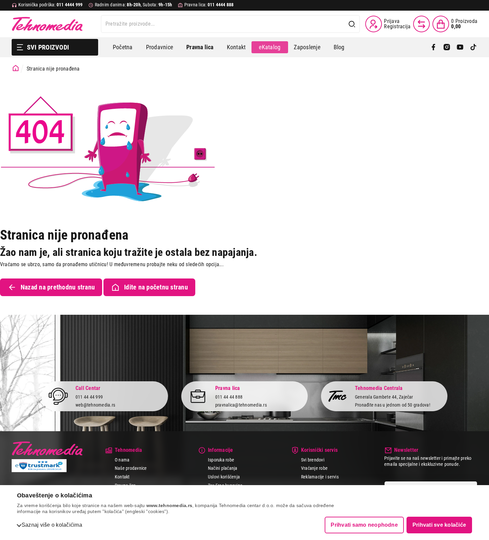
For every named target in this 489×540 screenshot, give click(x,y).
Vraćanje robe (314, 468)
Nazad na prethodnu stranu (58, 287)
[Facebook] (433, 47)
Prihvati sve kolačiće (439, 525)
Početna (123, 47)
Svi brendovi (312, 459)
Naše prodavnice (131, 468)
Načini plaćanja (223, 468)
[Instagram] (447, 47)
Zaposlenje (307, 47)
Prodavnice (159, 47)
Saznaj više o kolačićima (52, 525)
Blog (339, 47)
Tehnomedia (47, 24)
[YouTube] (460, 47)
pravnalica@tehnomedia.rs (241, 405)
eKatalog (269, 47)
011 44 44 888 (229, 397)
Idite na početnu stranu (156, 287)
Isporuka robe (221, 459)
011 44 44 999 (89, 397)
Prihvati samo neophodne (364, 525)
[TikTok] (473, 47)
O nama (122, 459)
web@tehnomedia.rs (95, 405)
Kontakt (236, 47)
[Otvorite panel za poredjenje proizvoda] (421, 24)
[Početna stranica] (16, 68)
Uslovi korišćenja (224, 476)
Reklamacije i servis (320, 476)
